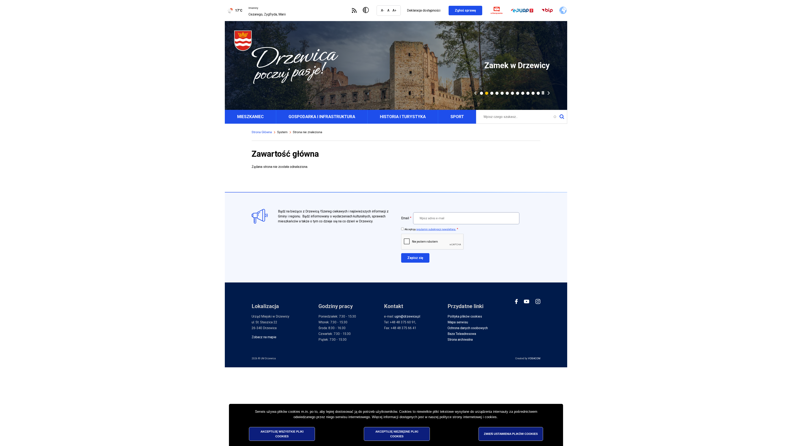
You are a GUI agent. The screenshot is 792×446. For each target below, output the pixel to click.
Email (405, 218)
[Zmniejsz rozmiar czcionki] (382, 10)
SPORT (457, 116)
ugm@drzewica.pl (407, 316)
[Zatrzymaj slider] (543, 92)
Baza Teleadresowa (462, 334)
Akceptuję (430, 229)
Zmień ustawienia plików (511, 433)
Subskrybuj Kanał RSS (354, 10)
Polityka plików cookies (465, 316)
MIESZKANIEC (250, 116)
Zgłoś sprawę (468, 10)
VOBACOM (534, 358)
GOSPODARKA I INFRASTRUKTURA (322, 116)
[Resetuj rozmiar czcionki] (388, 10)
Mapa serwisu (458, 322)
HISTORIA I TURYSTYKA (403, 116)
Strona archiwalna (460, 340)
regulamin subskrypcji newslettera (436, 229)
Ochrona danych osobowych (468, 328)
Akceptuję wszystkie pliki (282, 434)
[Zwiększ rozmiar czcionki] (394, 10)
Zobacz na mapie (264, 337)
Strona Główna (262, 132)
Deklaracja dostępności (423, 10)
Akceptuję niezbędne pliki (396, 434)
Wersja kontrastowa (366, 10)
